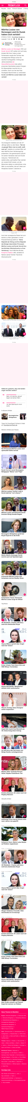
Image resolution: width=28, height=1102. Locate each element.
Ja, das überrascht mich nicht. (14, 405)
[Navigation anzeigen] (2, 5)
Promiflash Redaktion (18, 37)
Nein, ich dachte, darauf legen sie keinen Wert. (14, 397)
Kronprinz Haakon (7, 252)
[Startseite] (14, 5)
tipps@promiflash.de (10, 425)
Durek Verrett (5, 51)
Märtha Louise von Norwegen (10, 49)
